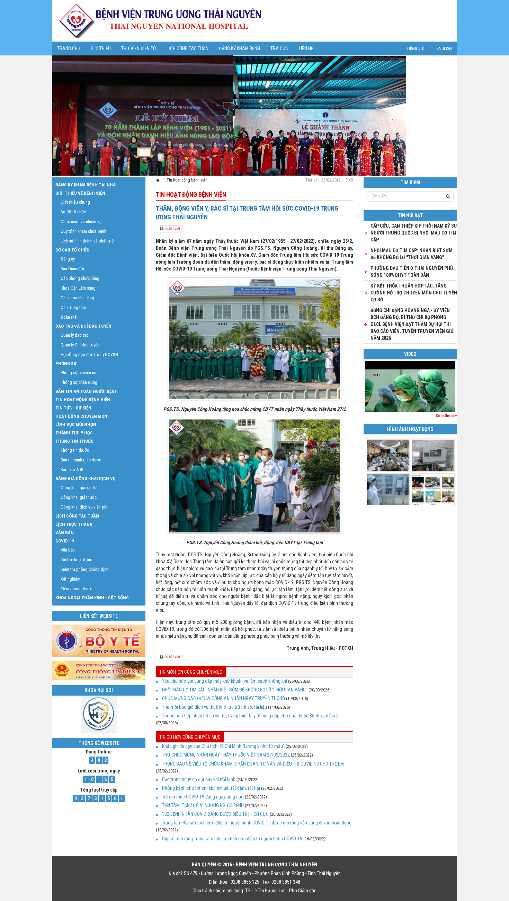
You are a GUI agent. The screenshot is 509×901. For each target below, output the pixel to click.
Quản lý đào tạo (75, 335)
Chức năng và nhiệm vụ (81, 221)
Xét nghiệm (70, 579)
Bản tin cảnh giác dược (81, 459)
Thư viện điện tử (138, 48)
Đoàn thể (69, 317)
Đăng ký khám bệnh (239, 48)
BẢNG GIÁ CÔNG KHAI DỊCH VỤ (85, 478)
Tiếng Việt (416, 48)
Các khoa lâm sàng (77, 297)
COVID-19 (64, 541)
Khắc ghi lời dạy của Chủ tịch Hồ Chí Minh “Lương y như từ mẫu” (223, 746)
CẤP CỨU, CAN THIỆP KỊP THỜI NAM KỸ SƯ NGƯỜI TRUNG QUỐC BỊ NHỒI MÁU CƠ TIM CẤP (413, 232)
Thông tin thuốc (74, 441)
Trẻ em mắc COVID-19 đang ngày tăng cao (203, 797)
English (444, 48)
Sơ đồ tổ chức (73, 211)
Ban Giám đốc (73, 268)
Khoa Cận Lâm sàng (78, 288)
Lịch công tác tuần (187, 48)
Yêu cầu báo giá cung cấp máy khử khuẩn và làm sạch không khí (224, 681)
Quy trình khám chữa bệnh (83, 231)
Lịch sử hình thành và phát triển (88, 241)
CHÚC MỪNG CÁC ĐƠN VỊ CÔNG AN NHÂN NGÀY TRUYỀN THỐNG (223, 698)
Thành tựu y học (74, 432)
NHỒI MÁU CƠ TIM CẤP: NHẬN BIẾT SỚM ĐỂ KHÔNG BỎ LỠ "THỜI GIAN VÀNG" (234, 689)
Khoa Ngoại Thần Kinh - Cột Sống (92, 597)
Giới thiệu (101, 48)
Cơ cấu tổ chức (72, 250)
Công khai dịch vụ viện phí (84, 507)
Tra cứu (279, 48)
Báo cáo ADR (72, 469)
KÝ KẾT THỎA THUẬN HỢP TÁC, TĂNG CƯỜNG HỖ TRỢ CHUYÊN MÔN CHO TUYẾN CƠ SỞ (413, 292)
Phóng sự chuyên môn (80, 372)
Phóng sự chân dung (79, 382)
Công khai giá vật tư (79, 487)
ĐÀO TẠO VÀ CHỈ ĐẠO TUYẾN (83, 326)
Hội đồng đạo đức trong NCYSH (89, 354)
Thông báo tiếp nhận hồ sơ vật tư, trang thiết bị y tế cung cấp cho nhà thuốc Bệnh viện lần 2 (250, 715)
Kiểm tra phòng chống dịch (84, 569)
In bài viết (171, 229)
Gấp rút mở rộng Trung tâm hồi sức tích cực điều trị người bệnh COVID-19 (232, 838)
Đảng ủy (68, 259)
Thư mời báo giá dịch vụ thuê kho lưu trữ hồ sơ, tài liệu (214, 707)
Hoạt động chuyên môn (81, 416)
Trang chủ (68, 48)
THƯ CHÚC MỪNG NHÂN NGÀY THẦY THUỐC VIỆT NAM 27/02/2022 (226, 755)
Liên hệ (306, 48)
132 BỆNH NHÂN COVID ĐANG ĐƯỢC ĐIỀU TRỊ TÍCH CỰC (215, 814)
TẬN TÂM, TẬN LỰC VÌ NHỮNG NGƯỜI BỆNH (203, 805)
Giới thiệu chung (75, 202)
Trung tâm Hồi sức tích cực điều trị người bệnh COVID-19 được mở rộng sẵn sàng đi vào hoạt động (256, 822)
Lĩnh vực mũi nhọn (75, 424)
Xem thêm (445, 415)
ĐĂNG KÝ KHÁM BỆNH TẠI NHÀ (85, 184)
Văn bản (64, 532)
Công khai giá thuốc (79, 497)
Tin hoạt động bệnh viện (187, 180)
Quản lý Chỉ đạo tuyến (80, 344)
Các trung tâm (73, 307)
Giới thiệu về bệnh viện (80, 193)
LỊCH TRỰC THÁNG (73, 524)
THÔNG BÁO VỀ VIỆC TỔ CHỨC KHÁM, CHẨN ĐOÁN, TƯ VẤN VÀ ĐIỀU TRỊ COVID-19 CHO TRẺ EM (253, 764)
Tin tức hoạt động (76, 559)
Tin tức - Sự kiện (73, 407)
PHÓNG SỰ (66, 363)
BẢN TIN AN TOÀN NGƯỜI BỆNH (86, 391)
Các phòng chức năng (80, 278)
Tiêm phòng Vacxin (78, 588)
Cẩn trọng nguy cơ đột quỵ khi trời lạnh (198, 779)
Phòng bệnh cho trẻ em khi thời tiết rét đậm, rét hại (211, 788)
